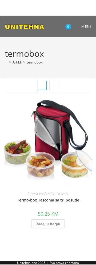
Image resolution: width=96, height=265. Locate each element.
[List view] (53, 85)
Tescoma (62, 193)
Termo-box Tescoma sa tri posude (48, 200)
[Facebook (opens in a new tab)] (38, 7)
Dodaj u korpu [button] (48, 224)
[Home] (6, 62)
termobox (35, 62)
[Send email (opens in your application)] (56, 7)
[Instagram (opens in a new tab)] (47, 7)
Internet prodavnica (41, 193)
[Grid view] (42, 85)
